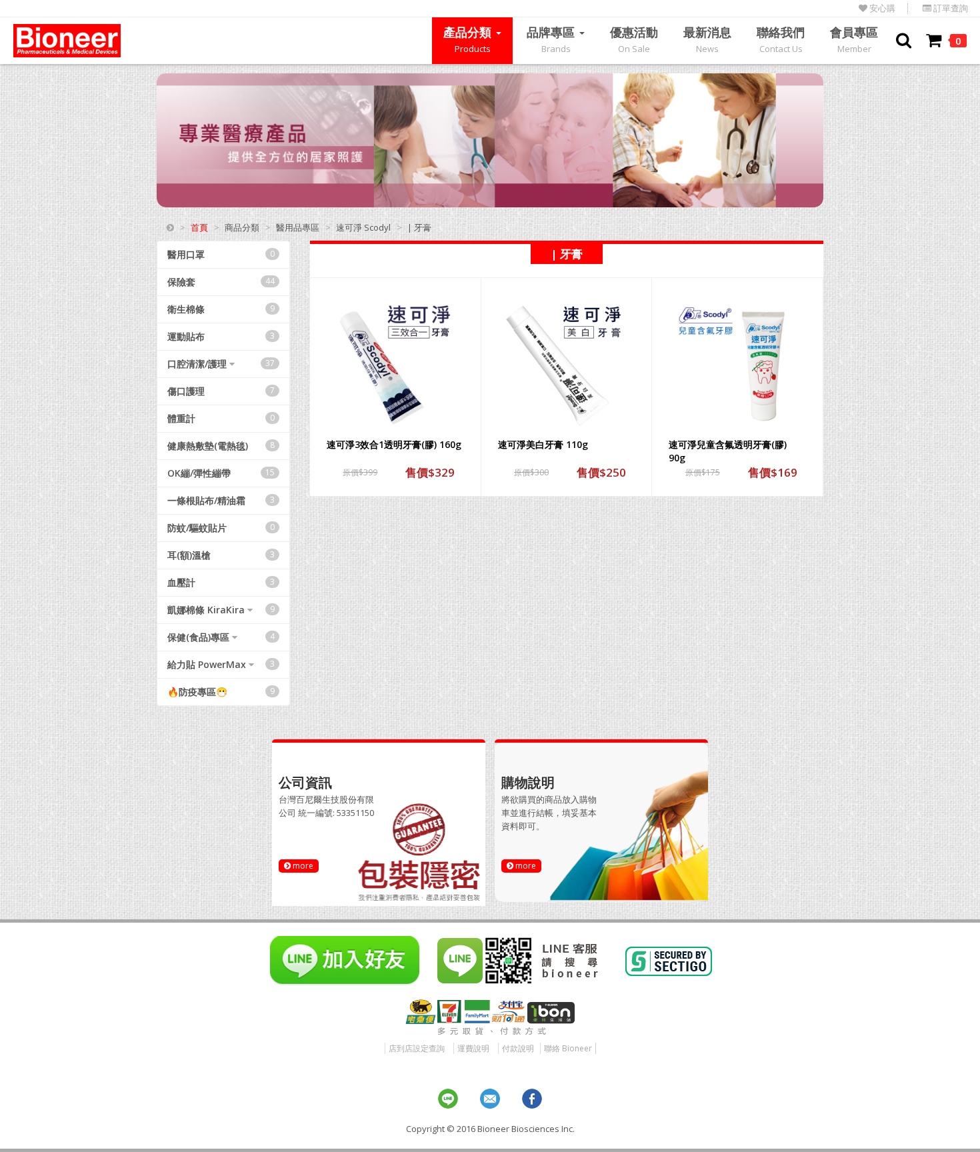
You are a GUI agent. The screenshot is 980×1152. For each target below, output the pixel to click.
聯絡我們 (781, 39)
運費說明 (473, 1048)
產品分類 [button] (469, 39)
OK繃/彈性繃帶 (221, 473)
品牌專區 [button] (552, 39)
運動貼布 (221, 336)
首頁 (199, 227)
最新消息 (707, 39)
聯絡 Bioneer (568, 1048)
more (302, 865)
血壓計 (221, 582)
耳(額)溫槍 (221, 555)
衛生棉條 (221, 309)
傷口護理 (221, 391)
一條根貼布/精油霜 (221, 500)
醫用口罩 (221, 254)
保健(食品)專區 (221, 637)
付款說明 (518, 1048)
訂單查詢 (949, 8)
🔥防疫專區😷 (221, 691)
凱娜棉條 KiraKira (221, 609)
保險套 (221, 281)
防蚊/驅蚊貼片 (221, 527)
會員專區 (854, 39)
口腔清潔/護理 (221, 363)
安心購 (881, 8)
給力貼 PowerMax (221, 664)
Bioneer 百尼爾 (67, 40)
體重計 (221, 418)
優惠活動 (634, 39)
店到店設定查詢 (417, 1048)
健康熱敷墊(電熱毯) (221, 445)
